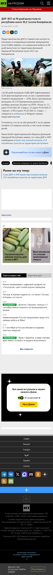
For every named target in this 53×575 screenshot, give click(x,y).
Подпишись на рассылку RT (11, 481)
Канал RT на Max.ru (24, 474)
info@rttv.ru (37, 533)
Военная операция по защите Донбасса (30, 163)
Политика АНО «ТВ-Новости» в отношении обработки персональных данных (26, 537)
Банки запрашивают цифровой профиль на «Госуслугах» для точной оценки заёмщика (24, 285)
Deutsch (26, 444)
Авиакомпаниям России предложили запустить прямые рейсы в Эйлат (26, 319)
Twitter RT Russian (17, 474)
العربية (27, 455)
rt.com (26, 519)
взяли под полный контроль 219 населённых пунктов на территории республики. (25, 142)
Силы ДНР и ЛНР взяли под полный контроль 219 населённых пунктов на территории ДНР (25, 176)
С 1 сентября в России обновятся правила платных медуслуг (23, 329)
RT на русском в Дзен (45, 474)
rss (4, 481)
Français (26, 449)
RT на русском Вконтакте (11, 474)
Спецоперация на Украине (26, 9)
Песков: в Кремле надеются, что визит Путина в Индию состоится (26, 296)
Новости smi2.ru (6, 215)
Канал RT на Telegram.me (4, 474)
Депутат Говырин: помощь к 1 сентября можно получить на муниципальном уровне (25, 307)
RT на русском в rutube (31, 474)
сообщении (18, 113)
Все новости (26, 348)
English (26, 438)
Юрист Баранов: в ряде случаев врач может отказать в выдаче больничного (26, 339)
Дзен (46, 152)
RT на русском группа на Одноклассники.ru (38, 474)
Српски (26, 466)
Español (26, 460)
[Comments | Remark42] (26, 199)
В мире (6, 163)
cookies (11, 571)
